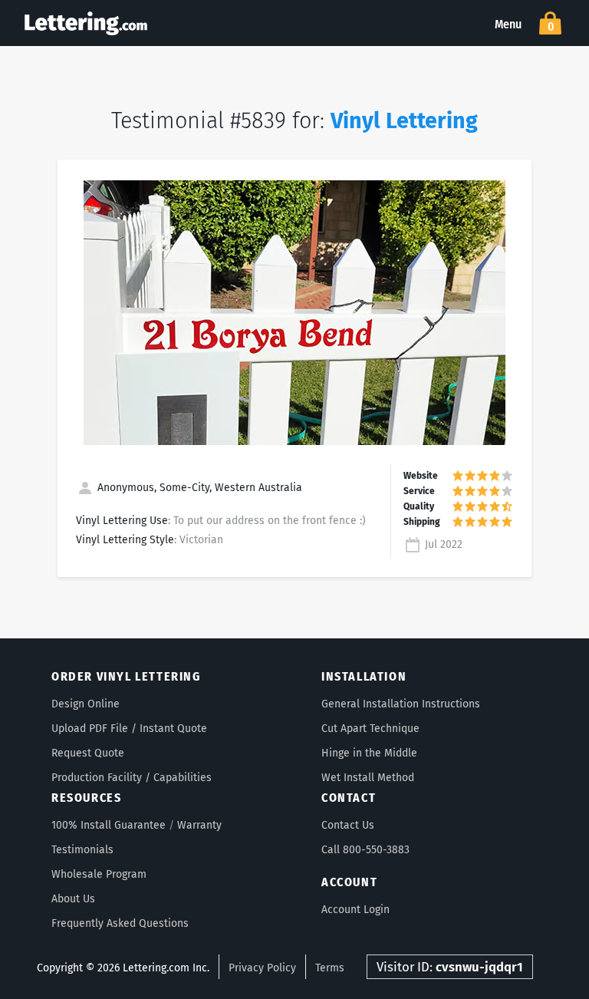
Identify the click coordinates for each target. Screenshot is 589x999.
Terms (329, 967)
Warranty (199, 825)
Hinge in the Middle (369, 753)
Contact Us (347, 825)
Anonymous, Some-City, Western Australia (198, 487)
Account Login (355, 909)
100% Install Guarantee (108, 825)
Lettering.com (86, 23)
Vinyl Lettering (404, 120)
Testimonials (82, 849)
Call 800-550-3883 (365, 849)
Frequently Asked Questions (120, 923)
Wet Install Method (367, 777)
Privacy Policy (262, 967)
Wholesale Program (98, 874)
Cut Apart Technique (370, 728)
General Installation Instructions (400, 704)
